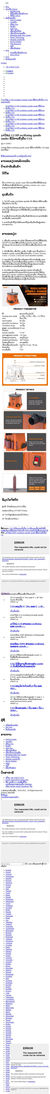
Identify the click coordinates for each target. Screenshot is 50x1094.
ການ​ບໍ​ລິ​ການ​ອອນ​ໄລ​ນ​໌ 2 (10, 797)
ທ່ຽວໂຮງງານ (15, 11)
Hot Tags (9, 727)
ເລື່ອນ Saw (14, 24)
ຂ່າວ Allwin (14, 55)
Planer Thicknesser (17, 37)
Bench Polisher (15, 42)
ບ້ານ (7, 7)
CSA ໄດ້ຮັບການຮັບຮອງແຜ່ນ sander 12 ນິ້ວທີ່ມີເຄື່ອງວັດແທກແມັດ (26, 664)
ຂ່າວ (7, 50)
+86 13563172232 (12, 67)
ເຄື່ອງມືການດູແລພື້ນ (17, 33)
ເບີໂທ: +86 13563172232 (15, 778)
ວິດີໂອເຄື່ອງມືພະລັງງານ (19, 13)
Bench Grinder (15, 20)
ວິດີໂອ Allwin (15, 16)
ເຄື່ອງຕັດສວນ (15, 48)
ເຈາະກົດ (13, 22)
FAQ (7, 57)
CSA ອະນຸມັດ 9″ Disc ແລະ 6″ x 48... (27, 606)
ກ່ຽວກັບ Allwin (11, 9)
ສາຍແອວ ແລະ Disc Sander (20, 35)
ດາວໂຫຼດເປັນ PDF (24, 156)
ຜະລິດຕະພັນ (10, 18)
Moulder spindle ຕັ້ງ (17, 40)
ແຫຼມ (8, 763)
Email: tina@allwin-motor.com (17, 780)
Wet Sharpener (15, 44)
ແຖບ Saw (14, 29)
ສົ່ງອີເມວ (4, 795)
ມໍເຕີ (11, 46)
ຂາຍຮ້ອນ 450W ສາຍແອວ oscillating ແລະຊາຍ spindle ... (27, 645)
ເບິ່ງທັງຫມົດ (5, 594)
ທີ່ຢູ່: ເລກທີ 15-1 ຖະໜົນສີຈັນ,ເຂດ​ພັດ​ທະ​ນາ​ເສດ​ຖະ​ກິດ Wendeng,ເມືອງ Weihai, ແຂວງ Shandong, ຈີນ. (19, 784)
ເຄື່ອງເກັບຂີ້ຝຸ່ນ (15, 31)
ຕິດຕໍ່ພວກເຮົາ (11, 59)
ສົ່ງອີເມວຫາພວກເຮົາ (9, 156)
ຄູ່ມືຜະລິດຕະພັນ (12, 725)
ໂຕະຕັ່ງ (12, 27)
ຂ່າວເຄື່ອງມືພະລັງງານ (18, 53)
